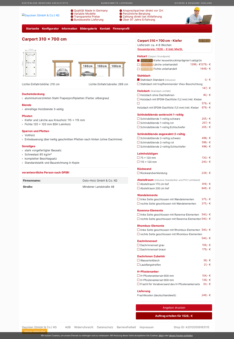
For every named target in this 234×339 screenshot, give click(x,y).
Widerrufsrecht (83, 327)
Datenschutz (105, 327)
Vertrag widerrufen (34, 331)
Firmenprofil (121, 28)
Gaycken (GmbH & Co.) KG (39, 327)
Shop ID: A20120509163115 (191, 327)
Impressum (147, 327)
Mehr (161, 335)
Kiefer (177, 60)
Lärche (165, 64)
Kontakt (105, 28)
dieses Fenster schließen (181, 335)
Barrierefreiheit (126, 327)
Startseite (32, 28)
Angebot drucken (174, 307)
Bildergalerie (88, 28)
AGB (68, 327)
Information (69, 28)
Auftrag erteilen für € (174, 316)
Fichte (165, 68)
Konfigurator (50, 28)
